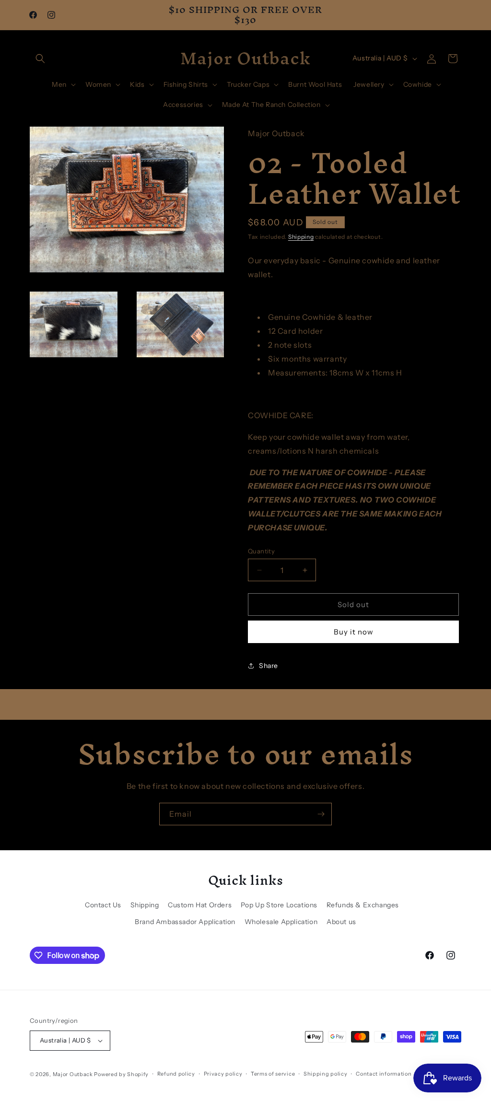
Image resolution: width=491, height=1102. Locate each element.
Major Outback (73, 1074)
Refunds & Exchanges (363, 905)
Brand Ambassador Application (185, 921)
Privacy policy (223, 1073)
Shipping (301, 236)
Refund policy (176, 1073)
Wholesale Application (281, 921)
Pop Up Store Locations (279, 905)
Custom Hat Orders (200, 905)
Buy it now (354, 631)
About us (341, 921)
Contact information (383, 1073)
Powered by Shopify (121, 1074)
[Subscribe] (320, 814)
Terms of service (273, 1073)
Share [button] (268, 665)
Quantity (261, 551)
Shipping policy (326, 1073)
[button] (40, 58)
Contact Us (103, 905)
